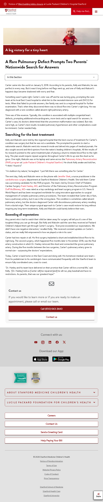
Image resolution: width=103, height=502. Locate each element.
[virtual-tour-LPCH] (36, 342)
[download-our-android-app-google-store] (61, 358)
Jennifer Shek (64, 176)
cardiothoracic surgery (15, 179)
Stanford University (51, 495)
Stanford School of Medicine (51, 487)
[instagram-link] (43, 342)
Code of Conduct (51, 474)
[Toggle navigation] (96, 11)
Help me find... (83, 11)
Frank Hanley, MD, (29, 186)
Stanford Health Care (51, 491)
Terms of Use (51, 465)
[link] (51, 309)
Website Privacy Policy (52, 469)
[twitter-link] (64, 342)
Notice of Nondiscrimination (51, 461)
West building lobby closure (30, 4)
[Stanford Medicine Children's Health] (37, 12)
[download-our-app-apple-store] (41, 358)
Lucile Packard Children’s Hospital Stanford (42, 162)
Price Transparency (51, 478)
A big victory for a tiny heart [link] (26, 50)
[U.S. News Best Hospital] (35, 377)
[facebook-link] (57, 342)
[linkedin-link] (50, 342)
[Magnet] (16, 377)
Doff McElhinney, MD (15, 189)
